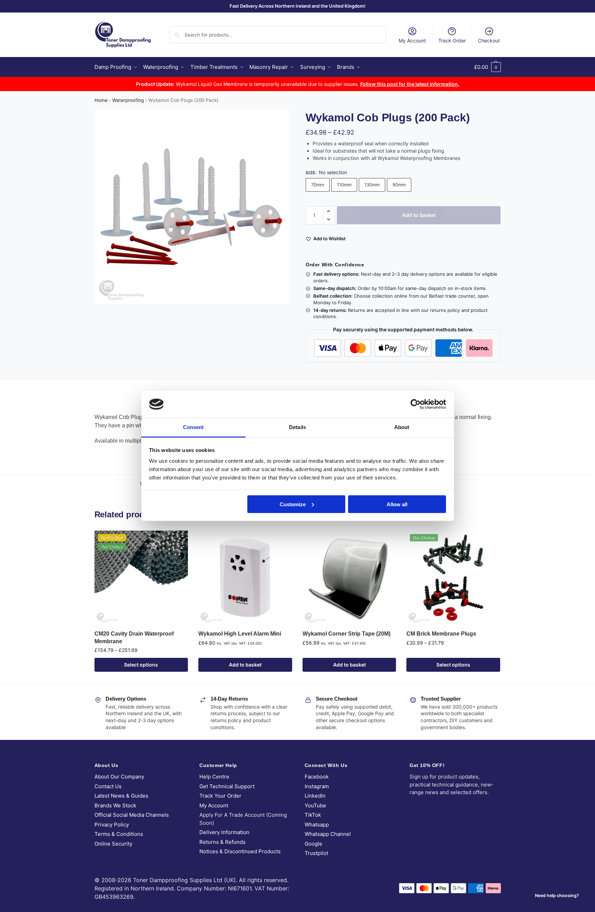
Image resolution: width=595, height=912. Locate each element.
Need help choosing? (557, 895)
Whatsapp (317, 824)
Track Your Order (220, 795)
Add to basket (419, 215)
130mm (372, 184)
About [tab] (402, 427)
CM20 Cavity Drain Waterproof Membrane (134, 637)
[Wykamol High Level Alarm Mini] (245, 577)
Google (313, 843)
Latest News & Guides (121, 795)
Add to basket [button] (245, 665)
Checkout (489, 40)
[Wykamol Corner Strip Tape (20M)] (349, 577)
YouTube (315, 805)
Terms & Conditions (118, 834)
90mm (399, 184)
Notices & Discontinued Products (240, 851)
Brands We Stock (115, 805)
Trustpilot (316, 853)
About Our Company (119, 776)
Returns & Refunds (222, 842)
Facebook (317, 776)
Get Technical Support (227, 786)
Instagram (317, 786)
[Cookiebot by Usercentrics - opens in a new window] (415, 404)
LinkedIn (315, 795)
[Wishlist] (177, 541)
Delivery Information (224, 832)
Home (101, 100)
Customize (293, 504)
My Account (412, 40)
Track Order (452, 40)
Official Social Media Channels (131, 815)
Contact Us (108, 786)
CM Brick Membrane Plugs (441, 634)
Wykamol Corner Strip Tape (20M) (346, 634)
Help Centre (214, 776)
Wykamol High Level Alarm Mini (239, 634)
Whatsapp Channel (328, 834)
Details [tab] (297, 427)
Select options (141, 665)
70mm (317, 184)
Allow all (397, 504)
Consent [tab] (193, 427)
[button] (487, 67)
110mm (344, 184)
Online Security (113, 843)
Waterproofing (128, 100)
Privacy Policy (111, 824)
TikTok (313, 815)
